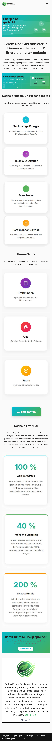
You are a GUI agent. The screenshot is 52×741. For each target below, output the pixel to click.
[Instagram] (26, 719)
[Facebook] (22, 719)
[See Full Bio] (37, 715)
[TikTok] (29, 719)
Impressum (6, 739)
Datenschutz (17, 739)
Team (43, 736)
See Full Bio (30, 715)
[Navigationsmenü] (47, 4)
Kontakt (27, 739)
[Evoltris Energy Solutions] (9, 4)
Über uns (36, 736)
